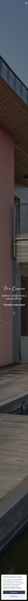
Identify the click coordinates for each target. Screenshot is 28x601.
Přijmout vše (14, 592)
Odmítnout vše (14, 596)
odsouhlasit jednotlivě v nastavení (12, 587)
